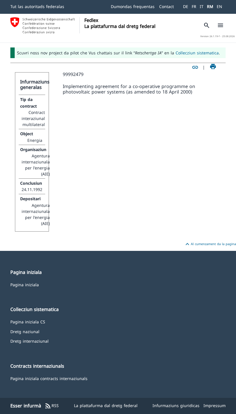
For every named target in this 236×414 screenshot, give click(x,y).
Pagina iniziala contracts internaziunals (48, 378)
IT (201, 6)
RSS (52, 405)
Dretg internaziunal (29, 340)
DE (185, 6)
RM (210, 6)
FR (194, 6)
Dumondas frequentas (133, 6)
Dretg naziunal (24, 331)
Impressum (214, 405)
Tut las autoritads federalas (37, 6)
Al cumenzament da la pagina (210, 244)
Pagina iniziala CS (27, 321)
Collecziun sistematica (197, 53)
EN (219, 6)
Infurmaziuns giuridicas (176, 405)
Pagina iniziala (24, 284)
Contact (166, 6)
